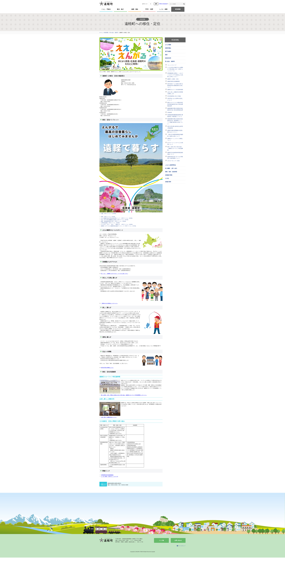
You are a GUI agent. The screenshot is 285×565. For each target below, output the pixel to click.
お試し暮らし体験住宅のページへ (109, 417)
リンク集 (161, 540)
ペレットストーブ (171, 65)
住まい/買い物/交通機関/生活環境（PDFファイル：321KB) (114, 219)
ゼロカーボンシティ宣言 (173, 160)
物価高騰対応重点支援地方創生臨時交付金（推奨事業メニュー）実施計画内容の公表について (175, 121)
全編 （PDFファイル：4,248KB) (108, 213)
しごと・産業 (163, 9)
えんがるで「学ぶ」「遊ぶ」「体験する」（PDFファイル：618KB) (117, 224)
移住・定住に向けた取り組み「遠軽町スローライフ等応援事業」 (175, 148)
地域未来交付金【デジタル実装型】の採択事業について (175, 157)
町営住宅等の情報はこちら (107, 367)
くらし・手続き (106, 9)
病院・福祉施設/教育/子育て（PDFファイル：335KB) (113, 221)
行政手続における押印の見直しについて (175, 99)
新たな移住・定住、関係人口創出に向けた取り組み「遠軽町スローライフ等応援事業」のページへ (124, 395)
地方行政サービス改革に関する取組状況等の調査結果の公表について (175, 85)
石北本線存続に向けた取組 (174, 96)
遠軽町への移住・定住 (172, 79)
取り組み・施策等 (114, 32)
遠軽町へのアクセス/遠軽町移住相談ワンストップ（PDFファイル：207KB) (118, 226)
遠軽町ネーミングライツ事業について (175, 139)
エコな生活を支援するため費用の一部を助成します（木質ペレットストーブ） (175, 69)
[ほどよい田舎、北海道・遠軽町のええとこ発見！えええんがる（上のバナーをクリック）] (131, 70)
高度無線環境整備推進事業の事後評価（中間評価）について (175, 115)
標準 (156, 3)
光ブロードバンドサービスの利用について (175, 143)
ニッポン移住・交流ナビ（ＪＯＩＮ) (109, 476)
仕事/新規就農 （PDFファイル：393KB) (110, 222)
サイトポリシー (182, 545)
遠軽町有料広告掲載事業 (173, 81)
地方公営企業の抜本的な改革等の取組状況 (175, 127)
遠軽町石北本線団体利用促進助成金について (175, 153)
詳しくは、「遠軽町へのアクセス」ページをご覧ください (114, 273)
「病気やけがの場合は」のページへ (109, 303)
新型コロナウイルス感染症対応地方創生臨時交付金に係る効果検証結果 (175, 104)
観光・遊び (120, 9)
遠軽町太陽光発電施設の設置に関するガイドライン (175, 131)
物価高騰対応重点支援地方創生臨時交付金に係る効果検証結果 (175, 109)
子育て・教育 (149, 9)
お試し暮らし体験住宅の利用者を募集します (175, 92)
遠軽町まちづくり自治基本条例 (175, 89)
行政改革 (169, 112)
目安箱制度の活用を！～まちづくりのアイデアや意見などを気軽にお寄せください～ (175, 75)
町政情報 (177, 9)
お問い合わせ (178, 540)
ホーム (101, 32)
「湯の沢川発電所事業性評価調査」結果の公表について (175, 135)
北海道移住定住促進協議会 (107, 475)
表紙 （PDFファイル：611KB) (108, 216)
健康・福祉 (134, 9)
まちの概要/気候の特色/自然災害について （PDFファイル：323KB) (116, 218)
